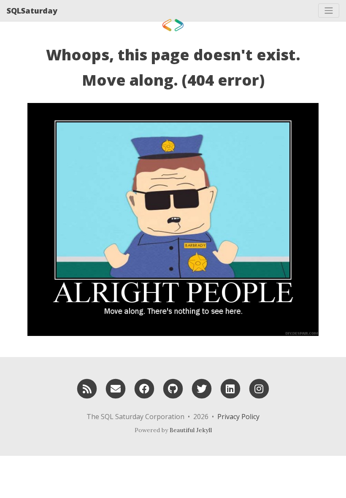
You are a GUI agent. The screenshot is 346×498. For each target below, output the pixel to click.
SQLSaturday (32, 10)
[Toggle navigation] (328, 10)
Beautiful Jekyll (191, 430)
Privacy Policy (238, 416)
